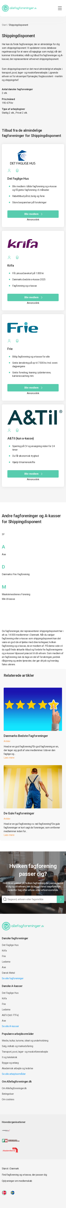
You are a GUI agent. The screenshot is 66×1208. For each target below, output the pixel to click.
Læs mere (9, 757)
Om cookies (8, 1099)
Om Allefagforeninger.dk (14, 1088)
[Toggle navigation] (60, 8)
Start (4, 24)
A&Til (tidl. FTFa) (10, 1015)
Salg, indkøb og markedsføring (17, 1046)
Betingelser (8, 1093)
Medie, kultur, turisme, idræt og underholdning (25, 1040)
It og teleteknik (9, 1057)
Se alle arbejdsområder (14, 1073)
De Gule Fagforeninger (19, 813)
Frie (4, 956)
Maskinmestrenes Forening (16, 594)
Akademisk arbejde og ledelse (17, 1068)
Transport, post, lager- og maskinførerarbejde (25, 1051)
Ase (4, 554)
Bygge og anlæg (10, 1062)
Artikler (7, 741)
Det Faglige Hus (10, 945)
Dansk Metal (8, 972)
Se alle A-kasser (10, 1026)
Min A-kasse (8, 599)
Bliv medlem (31, 214)
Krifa (4, 950)
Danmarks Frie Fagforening (16, 574)
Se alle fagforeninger (12, 978)
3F (3, 534)
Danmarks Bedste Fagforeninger (26, 736)
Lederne (6, 961)
